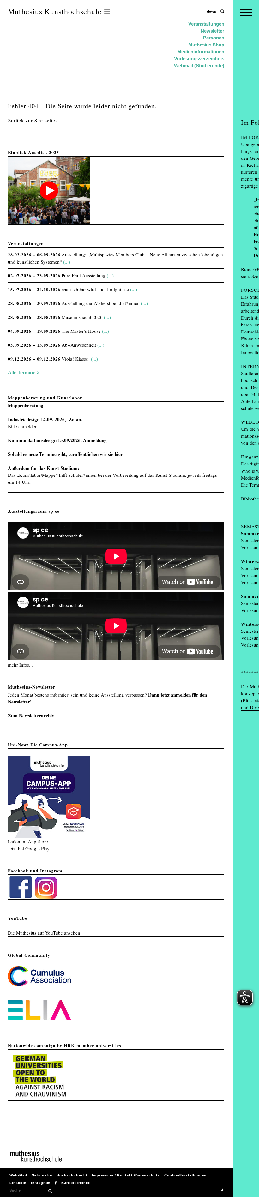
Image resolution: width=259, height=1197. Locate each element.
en (214, 11)
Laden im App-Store (28, 841)
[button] (50, 1191)
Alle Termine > (23, 372)
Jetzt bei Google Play (29, 848)
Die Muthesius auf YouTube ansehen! (45, 933)
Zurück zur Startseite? (33, 120)
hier (119, 454)
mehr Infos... (20, 664)
